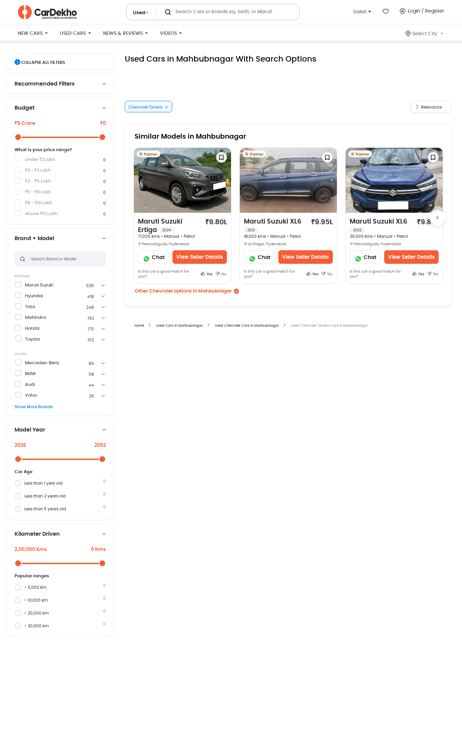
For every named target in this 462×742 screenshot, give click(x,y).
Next (437, 218)
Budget (24, 108)
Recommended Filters (45, 84)
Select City (424, 33)
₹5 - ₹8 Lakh (38, 192)
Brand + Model (34, 238)
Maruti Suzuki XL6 (272, 225)
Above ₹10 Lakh (41, 214)
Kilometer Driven (37, 534)
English (360, 11)
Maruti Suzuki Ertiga (160, 225)
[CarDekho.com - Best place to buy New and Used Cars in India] (47, 12)
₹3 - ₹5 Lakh (38, 181)
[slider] (18, 137)
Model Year (30, 430)
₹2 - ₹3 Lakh (37, 170)
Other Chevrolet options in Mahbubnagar (183, 291)
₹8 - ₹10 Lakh (38, 203)
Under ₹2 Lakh (40, 160)
